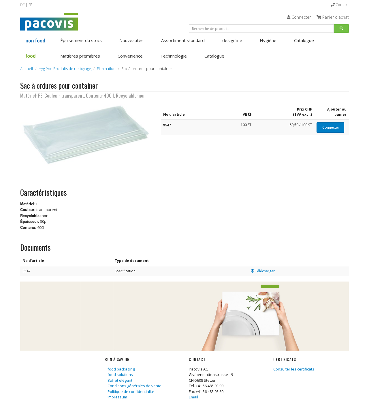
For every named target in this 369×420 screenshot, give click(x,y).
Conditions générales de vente (134, 385)
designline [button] (232, 40)
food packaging (121, 369)
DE (22, 4)
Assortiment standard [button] (183, 40)
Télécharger (264, 271)
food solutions (120, 374)
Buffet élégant (120, 380)
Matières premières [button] (80, 56)
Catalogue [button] (304, 40)
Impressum (117, 397)
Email (193, 397)
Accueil (26, 68)
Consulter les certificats (293, 369)
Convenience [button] (130, 56)
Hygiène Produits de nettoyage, (65, 68)
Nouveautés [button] (131, 40)
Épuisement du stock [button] (81, 40)
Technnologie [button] (173, 56)
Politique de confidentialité (131, 391)
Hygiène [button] (268, 40)
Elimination (106, 68)
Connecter (330, 127)
